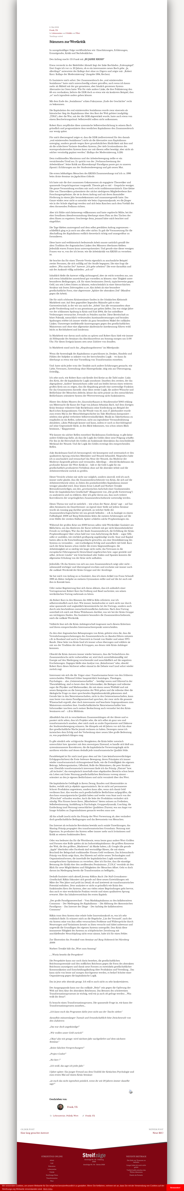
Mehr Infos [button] (47, 1189)
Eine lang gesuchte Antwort (35, 1133)
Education (51, 1166)
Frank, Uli (53, 30)
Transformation (52, 1178)
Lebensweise (57, 33)
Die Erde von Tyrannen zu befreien (136, 1161)
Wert (78, 33)
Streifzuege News (52, 1175)
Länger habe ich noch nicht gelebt (136, 1166)
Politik (69, 33)
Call (51, 1163)
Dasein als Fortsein (136, 1175)
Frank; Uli (90, 1116)
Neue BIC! (158, 1133)
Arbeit (52, 1160)
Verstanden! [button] (175, 1188)
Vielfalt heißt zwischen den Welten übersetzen (136, 1171)
